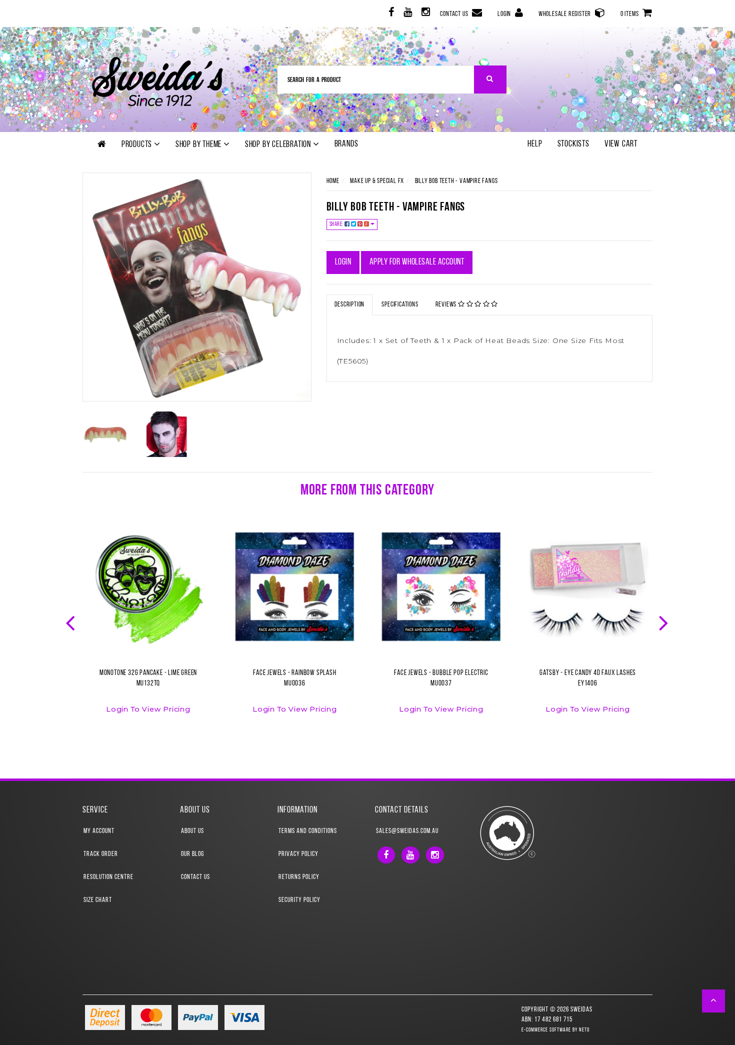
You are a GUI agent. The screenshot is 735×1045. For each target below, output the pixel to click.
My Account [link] (99, 831)
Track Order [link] (101, 854)
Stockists (574, 144)
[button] (714, 1001)
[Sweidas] (157, 80)
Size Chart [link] (98, 900)
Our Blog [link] (192, 854)
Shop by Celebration (279, 145)
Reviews (447, 304)
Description (349, 304)
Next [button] (664, 622)
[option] (148, 626)
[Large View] (105, 435)
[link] (390, 14)
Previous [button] (71, 622)
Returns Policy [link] (299, 877)
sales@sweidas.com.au (407, 831)
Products (138, 145)
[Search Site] (490, 80)
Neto (584, 1030)
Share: (337, 225)
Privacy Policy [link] (298, 854)
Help (535, 144)
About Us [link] (192, 831)
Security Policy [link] (299, 900)
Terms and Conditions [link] (307, 831)
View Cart (621, 144)
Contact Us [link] (195, 877)
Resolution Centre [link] (109, 877)
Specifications (400, 304)
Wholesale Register (565, 14)
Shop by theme (200, 145)
